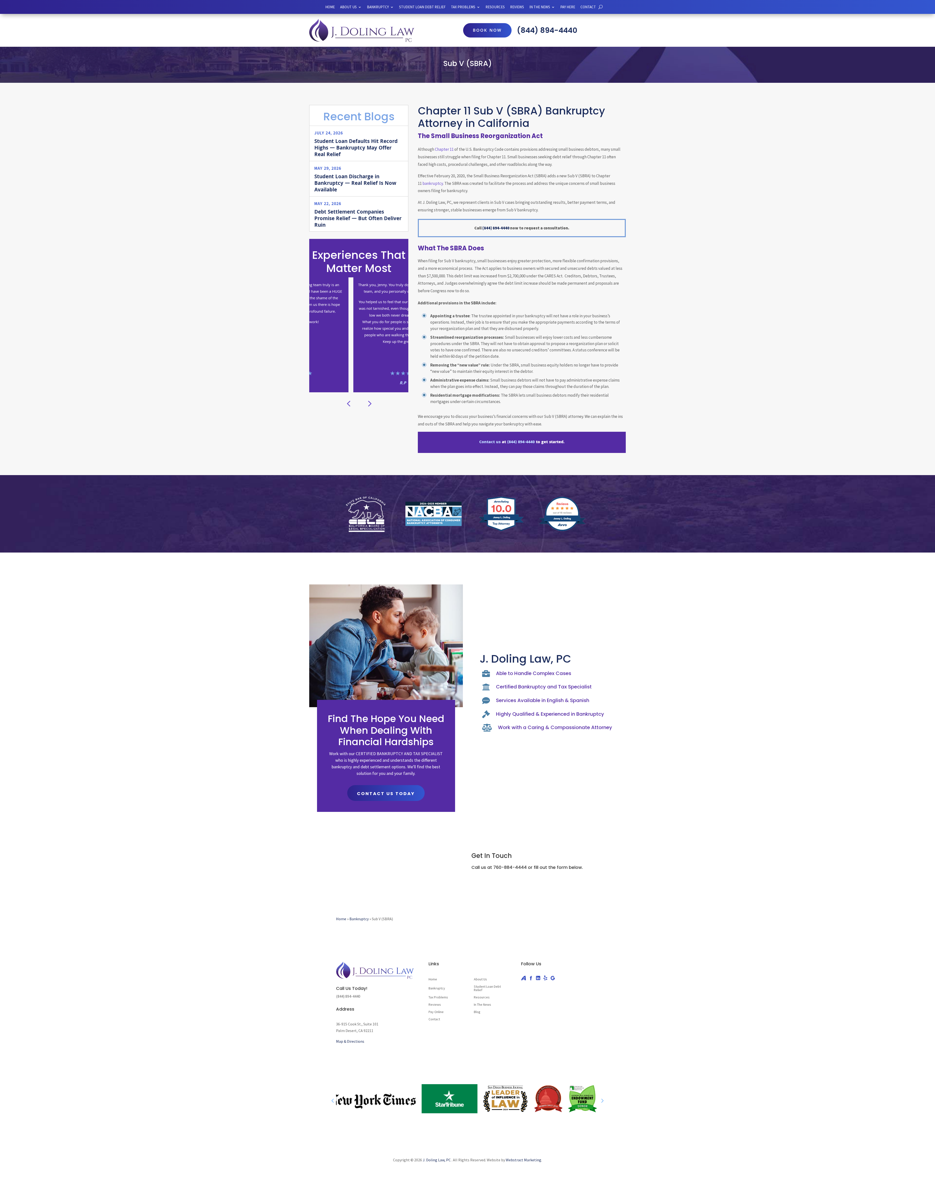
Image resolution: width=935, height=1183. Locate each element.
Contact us (490, 442)
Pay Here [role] (567, 7)
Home (341, 918)
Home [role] (330, 7)
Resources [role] (495, 7)
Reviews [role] (517, 7)
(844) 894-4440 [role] (547, 30)
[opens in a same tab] (600, 7)
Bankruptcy (359, 918)
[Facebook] (530, 978)
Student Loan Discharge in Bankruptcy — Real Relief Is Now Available (355, 184)
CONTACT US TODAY (386, 793)
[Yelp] (545, 978)
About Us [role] (348, 7)
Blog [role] (477, 1012)
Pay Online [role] (436, 1012)
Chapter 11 (444, 149)
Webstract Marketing (523, 1159)
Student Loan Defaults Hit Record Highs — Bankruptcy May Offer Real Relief (356, 148)
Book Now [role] (487, 30)
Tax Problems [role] (438, 997)
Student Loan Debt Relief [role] (422, 7)
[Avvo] (523, 978)
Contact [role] (588, 7)
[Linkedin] (538, 978)
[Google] (552, 978)
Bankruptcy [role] (378, 7)
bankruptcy (432, 183)
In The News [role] (482, 1005)
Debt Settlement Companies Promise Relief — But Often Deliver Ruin (358, 219)
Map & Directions (350, 1041)
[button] (369, 403)
